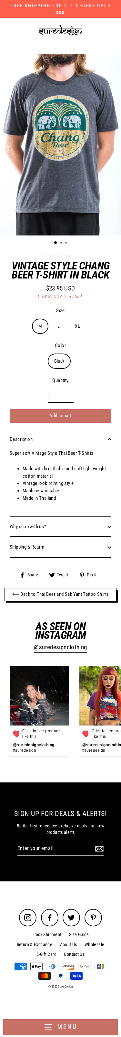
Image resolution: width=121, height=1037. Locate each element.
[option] (60, 145)
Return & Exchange (35, 944)
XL (77, 326)
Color (60, 345)
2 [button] (61, 243)
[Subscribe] (98, 849)
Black (59, 361)
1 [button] (55, 243)
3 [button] (66, 243)
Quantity (60, 380)
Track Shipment (46, 934)
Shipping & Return (27, 547)
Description (21, 439)
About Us (68, 944)
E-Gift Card (46, 954)
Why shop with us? (28, 526)
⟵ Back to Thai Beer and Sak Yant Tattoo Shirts (60, 594)
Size (60, 310)
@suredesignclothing (60, 647)
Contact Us (74, 954)
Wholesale (94, 944)
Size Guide (79, 934)
